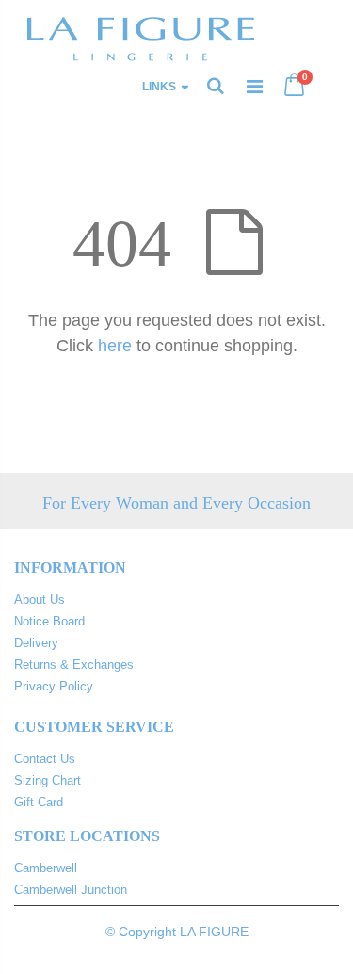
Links (159, 86)
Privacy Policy (53, 686)
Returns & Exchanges (74, 664)
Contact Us (44, 759)
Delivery (36, 643)
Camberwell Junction (70, 890)
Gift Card (38, 802)
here (115, 345)
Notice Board (49, 621)
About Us (39, 600)
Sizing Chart (47, 780)
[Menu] (255, 86)
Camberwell (45, 868)
